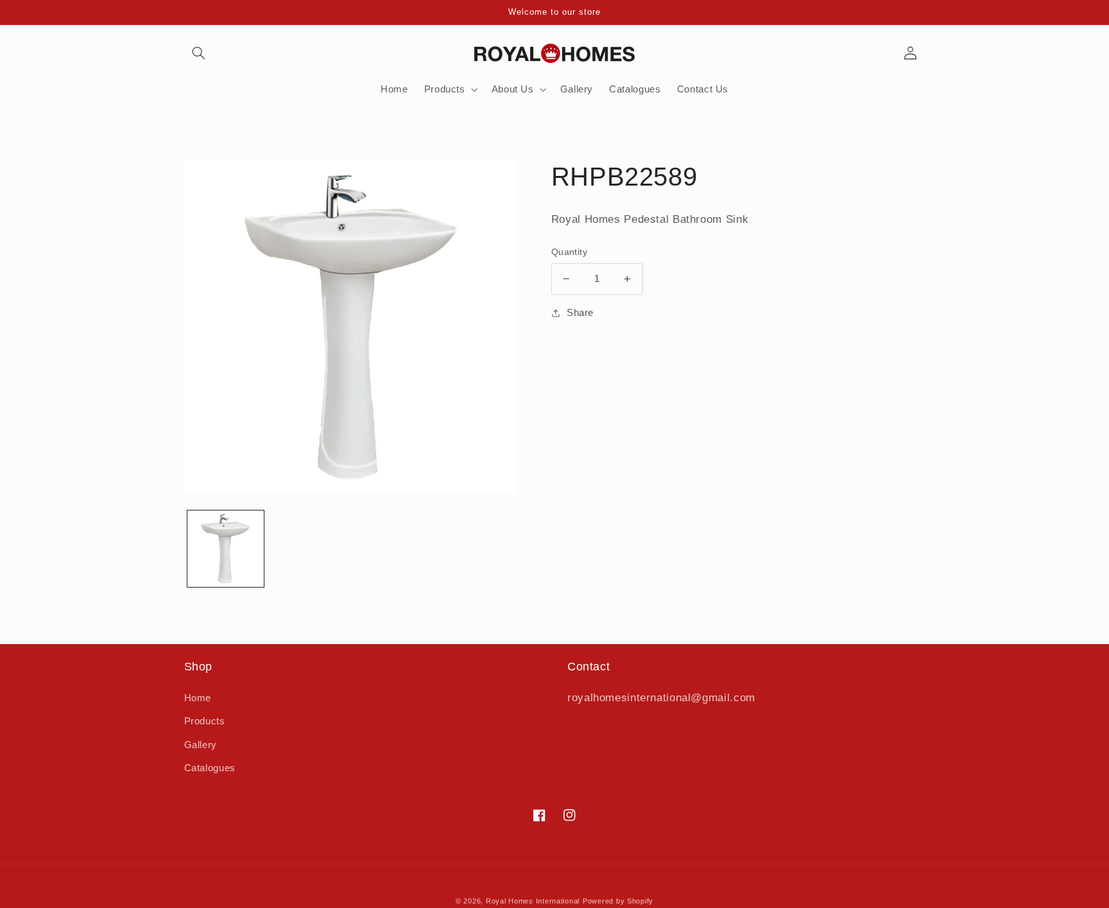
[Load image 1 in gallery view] (225, 549)
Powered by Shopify (618, 901)
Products (204, 721)
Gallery (200, 745)
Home (198, 698)
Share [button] (580, 313)
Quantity (569, 252)
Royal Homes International (533, 901)
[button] (199, 53)
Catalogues (210, 768)
